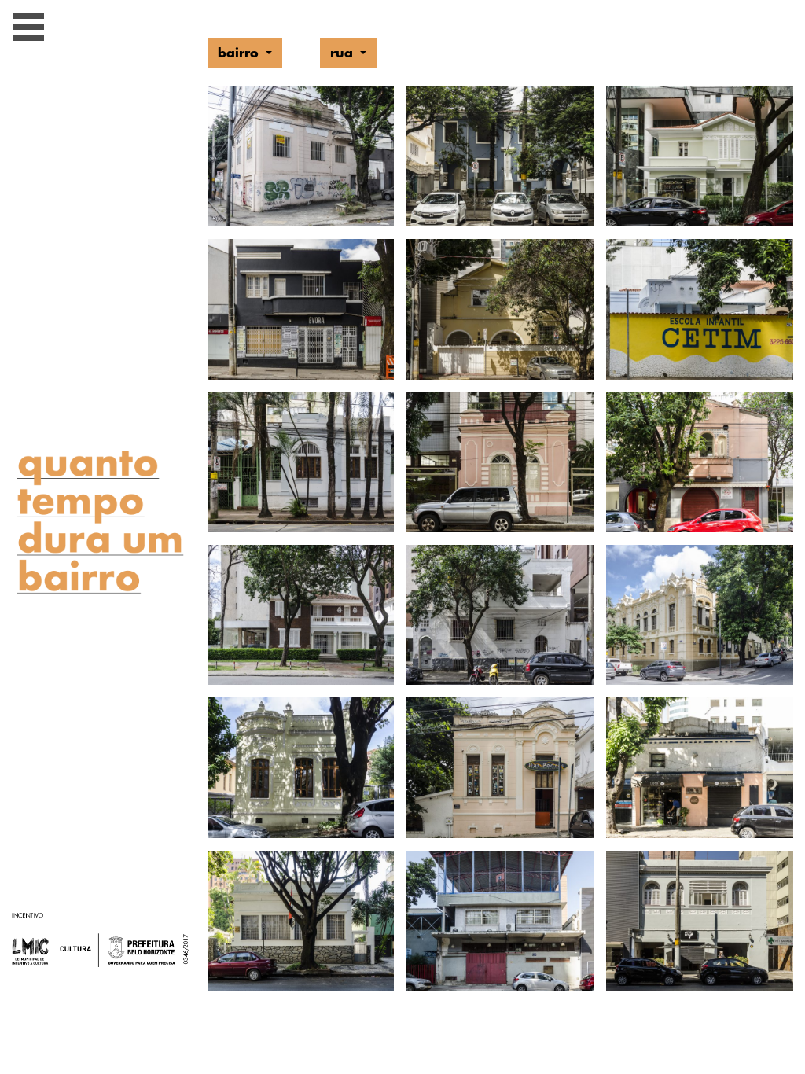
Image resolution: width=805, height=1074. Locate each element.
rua (343, 52)
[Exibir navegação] (28, 29)
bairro (240, 52)
